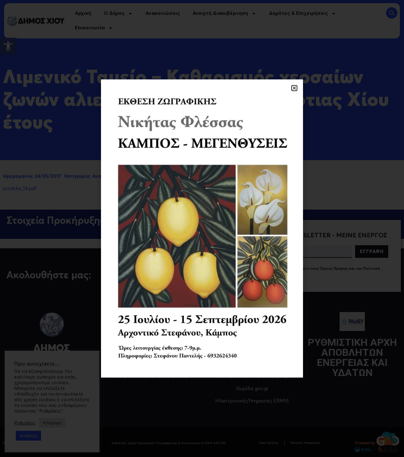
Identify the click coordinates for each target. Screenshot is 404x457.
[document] (202, 228)
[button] (294, 88)
